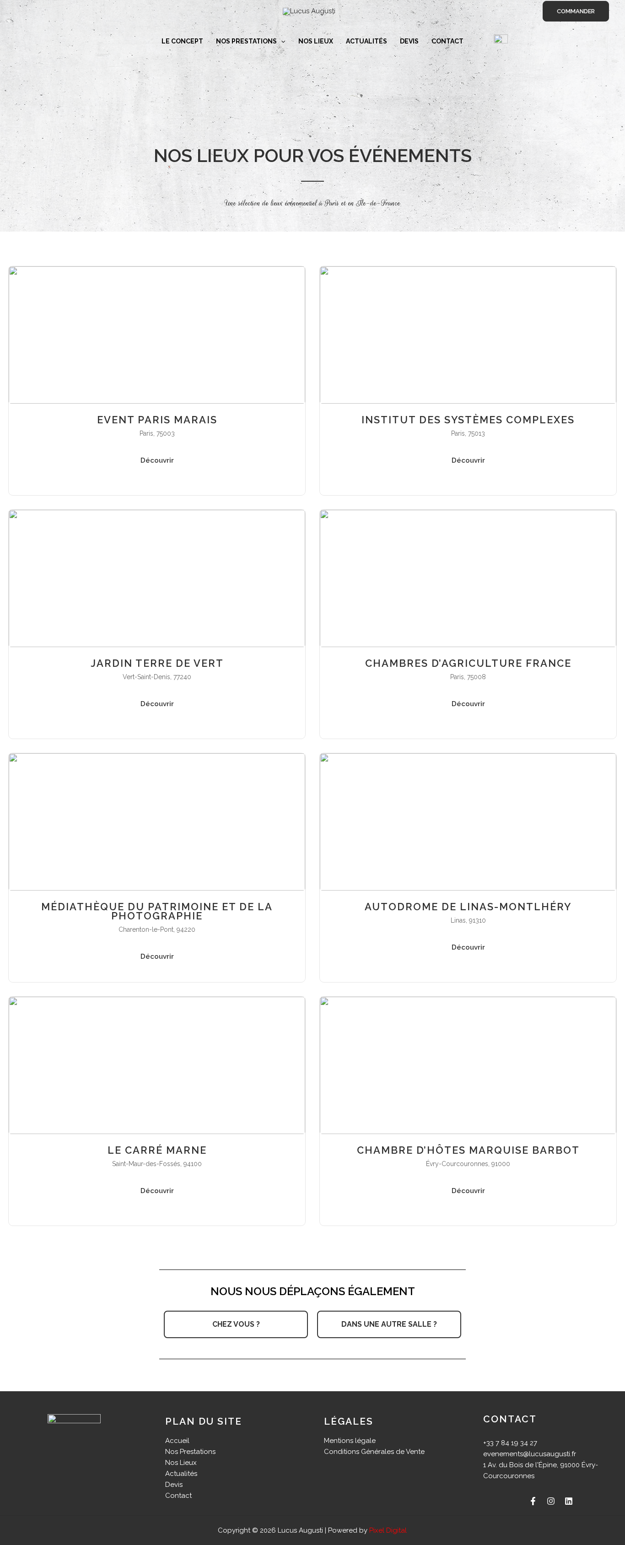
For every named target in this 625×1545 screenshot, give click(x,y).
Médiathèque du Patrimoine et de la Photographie (157, 911)
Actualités (366, 41)
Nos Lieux (315, 41)
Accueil (177, 1441)
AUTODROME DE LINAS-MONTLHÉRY (468, 907)
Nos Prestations (246, 41)
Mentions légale (350, 1441)
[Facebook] (533, 1501)
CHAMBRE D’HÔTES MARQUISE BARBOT (468, 1150)
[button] (576, 11)
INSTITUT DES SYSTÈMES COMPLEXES (468, 420)
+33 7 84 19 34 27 (510, 1443)
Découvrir (157, 460)
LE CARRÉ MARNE (157, 1150)
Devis (409, 41)
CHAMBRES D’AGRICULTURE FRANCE (468, 663)
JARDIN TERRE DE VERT (157, 663)
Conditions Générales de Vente (374, 1452)
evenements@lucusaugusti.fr (529, 1454)
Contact (447, 41)
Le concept (182, 41)
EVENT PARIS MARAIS (157, 420)
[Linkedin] (569, 1501)
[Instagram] (551, 1501)
